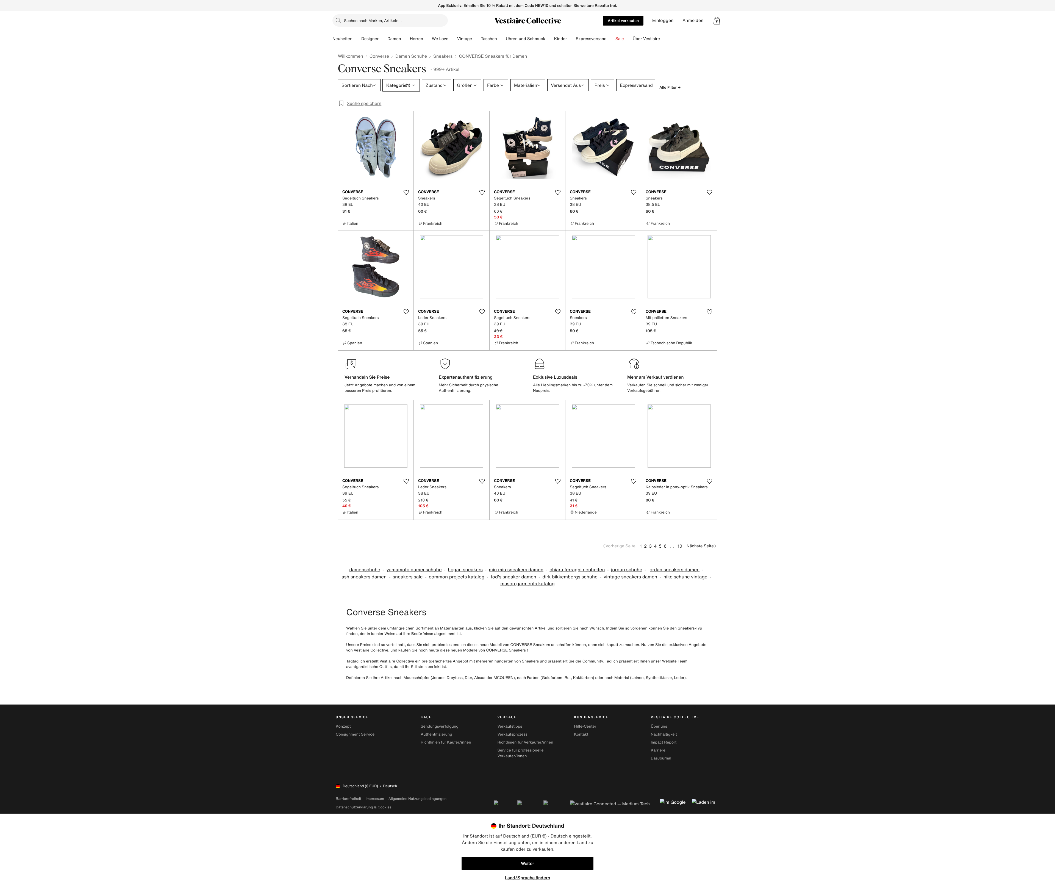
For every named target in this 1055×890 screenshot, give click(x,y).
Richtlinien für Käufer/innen (446, 742)
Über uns (659, 726)
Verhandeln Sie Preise (367, 377)
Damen (394, 39)
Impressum (375, 798)
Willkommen (350, 56)
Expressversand (591, 39)
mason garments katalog (527, 583)
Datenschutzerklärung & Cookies (363, 807)
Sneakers (442, 56)
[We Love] (453, 39)
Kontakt (581, 734)
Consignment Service (355, 734)
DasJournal (661, 758)
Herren (416, 39)
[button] (717, 20)
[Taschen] (501, 39)
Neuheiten (342, 39)
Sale (619, 39)
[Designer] (383, 39)
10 (680, 546)
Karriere (658, 750)
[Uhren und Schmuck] (550, 39)
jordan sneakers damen (673, 569)
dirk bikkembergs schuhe (570, 576)
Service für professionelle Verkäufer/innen (520, 753)
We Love (440, 39)
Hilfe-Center (585, 726)
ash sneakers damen (364, 576)
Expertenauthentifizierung (466, 377)
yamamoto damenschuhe (414, 569)
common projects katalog (456, 576)
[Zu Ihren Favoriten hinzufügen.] (406, 192)
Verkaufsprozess (512, 734)
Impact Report (664, 742)
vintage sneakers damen (630, 576)
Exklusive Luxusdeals (555, 377)
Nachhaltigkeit (664, 734)
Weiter (527, 863)
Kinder (560, 39)
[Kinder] (571, 39)
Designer (370, 39)
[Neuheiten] (357, 39)
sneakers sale (408, 576)
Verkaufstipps (509, 726)
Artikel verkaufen (623, 20)
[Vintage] (476, 39)
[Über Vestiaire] (664, 39)
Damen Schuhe (411, 56)
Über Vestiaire (646, 39)
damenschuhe (364, 569)
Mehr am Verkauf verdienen (655, 377)
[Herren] (427, 39)
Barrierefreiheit (348, 798)
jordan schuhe (626, 569)
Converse (379, 56)
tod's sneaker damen (513, 576)
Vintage (464, 39)
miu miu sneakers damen (516, 569)
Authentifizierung (436, 734)
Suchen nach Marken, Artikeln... (373, 20)
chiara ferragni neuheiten (577, 569)
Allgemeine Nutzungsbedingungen (417, 798)
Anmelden (693, 20)
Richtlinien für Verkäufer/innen (525, 742)
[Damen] (405, 39)
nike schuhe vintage (685, 576)
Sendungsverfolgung (440, 726)
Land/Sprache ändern (527, 877)
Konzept (343, 726)
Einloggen (663, 20)
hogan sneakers (465, 569)
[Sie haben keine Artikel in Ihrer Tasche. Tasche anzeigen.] (717, 20)
